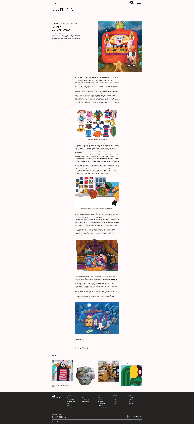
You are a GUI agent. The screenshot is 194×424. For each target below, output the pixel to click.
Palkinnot (115, 401)
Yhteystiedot (115, 397)
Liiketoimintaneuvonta (71, 401)
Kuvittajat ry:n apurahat (86, 397)
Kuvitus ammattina (70, 399)
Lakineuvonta (69, 403)
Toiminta (114, 399)
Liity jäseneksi (69, 397)
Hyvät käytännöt (70, 407)
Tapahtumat (131, 399)
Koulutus (68, 409)
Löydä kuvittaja (100, 397)
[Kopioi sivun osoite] (88, 348)
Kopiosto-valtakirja (85, 401)
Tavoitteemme (100, 401)
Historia (114, 403)
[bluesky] (141, 417)
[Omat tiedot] (55, 3)
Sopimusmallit (69, 405)
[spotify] (139, 417)
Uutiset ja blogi (131, 397)
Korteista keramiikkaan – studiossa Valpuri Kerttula (108, 385)
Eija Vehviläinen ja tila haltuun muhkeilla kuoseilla (130, 363)
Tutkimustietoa (100, 399)
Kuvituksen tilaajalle (101, 403)
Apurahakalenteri (85, 399)
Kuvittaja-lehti (131, 403)
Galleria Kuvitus (131, 401)
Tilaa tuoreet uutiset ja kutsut (103, 407)
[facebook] (137, 417)
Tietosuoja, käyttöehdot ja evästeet (134, 421)
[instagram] (134, 417)
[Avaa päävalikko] (53, 3)
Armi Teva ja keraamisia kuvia (81, 363)
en (61, 3)
